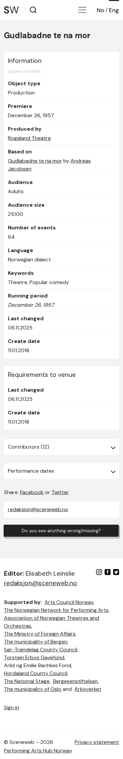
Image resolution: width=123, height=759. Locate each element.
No (100, 10)
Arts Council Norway (69, 602)
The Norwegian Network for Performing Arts (56, 610)
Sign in (11, 707)
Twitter (60, 492)
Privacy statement (97, 742)
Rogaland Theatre (29, 138)
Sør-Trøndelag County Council (40, 649)
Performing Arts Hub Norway (38, 750)
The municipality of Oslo (32, 689)
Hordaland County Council (35, 673)
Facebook (32, 492)
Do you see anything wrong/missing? (61, 531)
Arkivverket (87, 689)
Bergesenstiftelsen (75, 681)
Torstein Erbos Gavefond (34, 657)
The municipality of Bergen (35, 641)
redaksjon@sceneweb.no (38, 509)
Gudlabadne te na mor (35, 160)
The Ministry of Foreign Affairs (39, 633)
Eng (114, 10)
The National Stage (27, 681)
